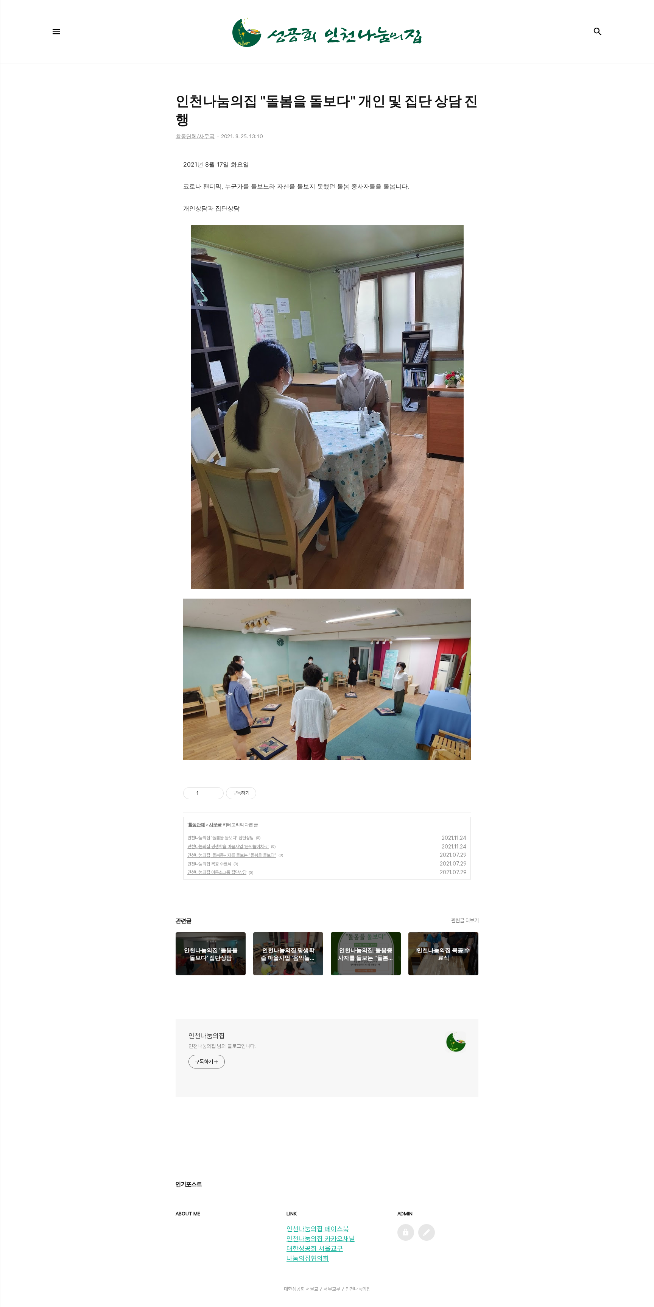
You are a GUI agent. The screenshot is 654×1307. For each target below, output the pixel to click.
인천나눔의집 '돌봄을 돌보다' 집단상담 (220, 838)
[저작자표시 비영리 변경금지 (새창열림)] (266, 793)
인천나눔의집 (206, 1036)
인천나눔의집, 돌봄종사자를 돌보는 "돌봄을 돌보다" (231, 855)
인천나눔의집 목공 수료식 (209, 864)
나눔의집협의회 (308, 1258)
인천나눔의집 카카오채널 (321, 1239)
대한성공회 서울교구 (315, 1248)
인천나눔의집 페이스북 (318, 1229)
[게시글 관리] (215, 793)
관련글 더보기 (465, 920)
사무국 (215, 824)
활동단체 (196, 824)
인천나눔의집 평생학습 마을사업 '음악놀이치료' (228, 846)
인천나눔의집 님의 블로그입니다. (222, 1046)
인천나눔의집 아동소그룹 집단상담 (216, 872)
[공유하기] (205, 793)
